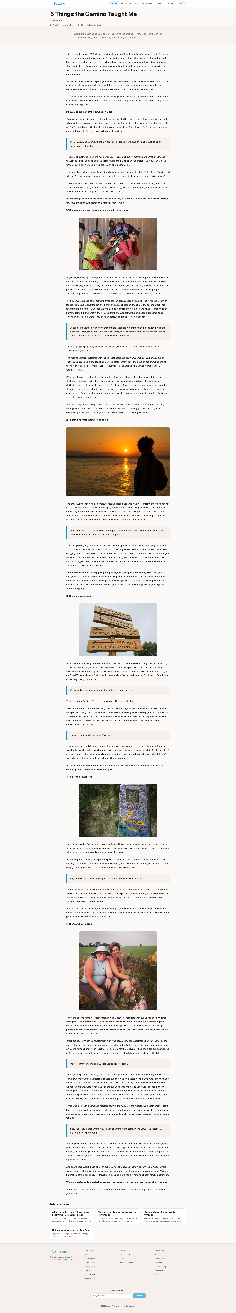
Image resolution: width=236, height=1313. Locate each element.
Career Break (90, 1263)
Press (157, 1274)
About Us (158, 1255)
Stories (171, 3)
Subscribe (139, 1296)
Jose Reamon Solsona (92, 1189)
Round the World (126, 1255)
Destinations (125, 3)
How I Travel (147, 3)
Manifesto (160, 3)
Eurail (122, 1259)
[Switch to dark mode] (182, 3)
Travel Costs (90, 1274)
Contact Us (159, 1259)
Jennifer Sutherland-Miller (63, 25)
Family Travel (90, 1267)
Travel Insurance (126, 1263)
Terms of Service (161, 1271)
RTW (137, 3)
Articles (113, 3)
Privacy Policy (160, 1267)
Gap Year (88, 1271)
